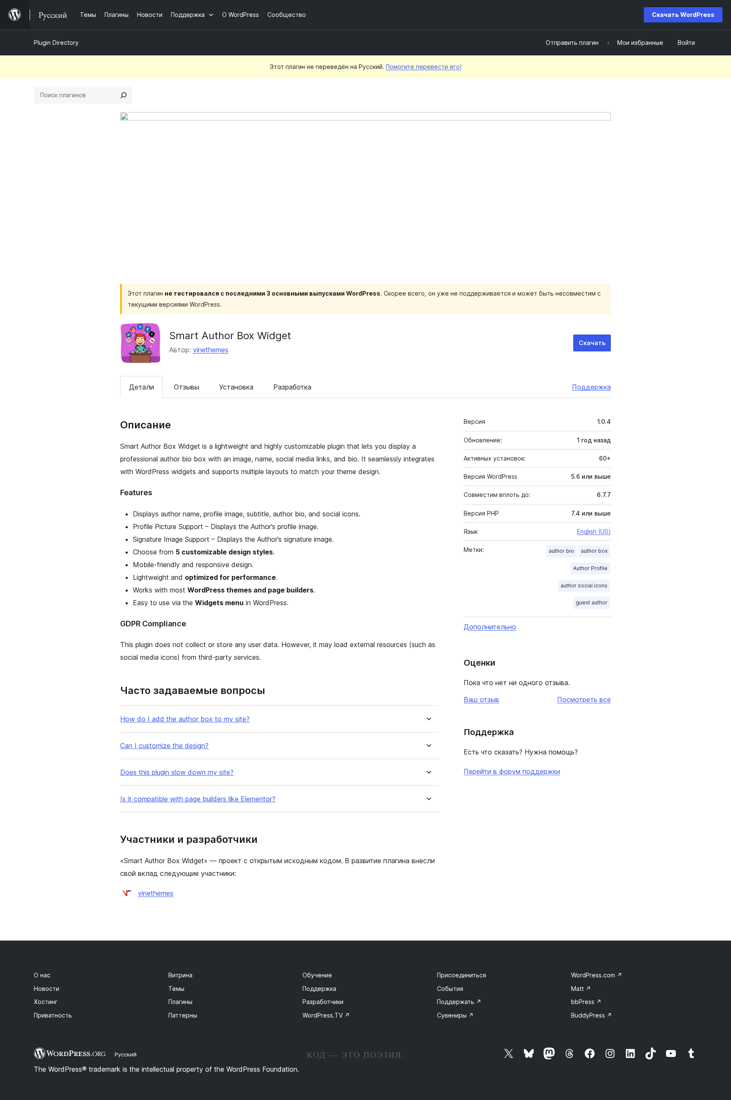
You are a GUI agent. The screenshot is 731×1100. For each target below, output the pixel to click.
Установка (236, 387)
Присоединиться (461, 975)
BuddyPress (591, 1015)
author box (594, 551)
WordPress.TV (326, 1015)
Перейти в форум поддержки (512, 771)
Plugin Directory (56, 42)
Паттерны (182, 1015)
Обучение (317, 975)
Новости (46, 988)
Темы (176, 988)
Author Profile (590, 568)
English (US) (594, 531)
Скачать (592, 342)
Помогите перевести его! (424, 66)
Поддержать (459, 1001)
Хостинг (46, 1001)
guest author (591, 602)
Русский (126, 1054)
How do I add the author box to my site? (185, 719)
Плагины (180, 1001)
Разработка (292, 387)
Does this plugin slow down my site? (177, 772)
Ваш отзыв (481, 699)
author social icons (584, 585)
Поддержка (591, 387)
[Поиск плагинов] (123, 95)
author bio (561, 551)
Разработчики (323, 1001)
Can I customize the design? (164, 746)
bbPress (586, 1001)
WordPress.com (596, 975)
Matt (581, 988)
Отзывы (186, 387)
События (450, 988)
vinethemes (210, 350)
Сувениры (455, 1015)
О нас (42, 975)
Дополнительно (490, 627)
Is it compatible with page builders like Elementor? (197, 799)
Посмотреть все (584, 699)
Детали (141, 387)
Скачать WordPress (683, 14)
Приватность (53, 1015)
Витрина (180, 975)
